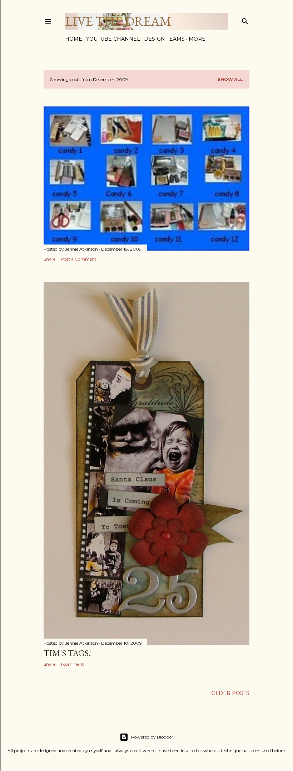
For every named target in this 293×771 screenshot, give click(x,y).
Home (73, 39)
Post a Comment (78, 259)
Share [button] (49, 259)
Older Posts (230, 693)
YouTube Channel (113, 39)
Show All (230, 79)
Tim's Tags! (67, 653)
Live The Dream (118, 21)
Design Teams (164, 39)
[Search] (245, 20)
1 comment (72, 664)
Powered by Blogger (152, 737)
